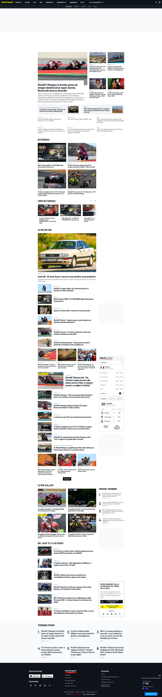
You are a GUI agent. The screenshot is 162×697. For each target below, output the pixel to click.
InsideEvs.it (68, 675)
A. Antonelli (107, 417)
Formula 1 (18, 2)
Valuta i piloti (106, 426)
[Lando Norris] (102, 413)
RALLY (82, 2)
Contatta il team (105, 679)
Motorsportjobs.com (70, 680)
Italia (107, 367)
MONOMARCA (73, 2)
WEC (34, 2)
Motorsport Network (77, 694)
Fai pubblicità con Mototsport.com (110, 676)
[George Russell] (102, 421)
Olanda (109, 403)
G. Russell (107, 421)
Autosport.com (69, 683)
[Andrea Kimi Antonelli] (102, 417)
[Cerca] (156, 2)
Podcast (76, 6)
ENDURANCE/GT (61, 2)
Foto (89, 6)
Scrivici (103, 674)
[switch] (121, 393)
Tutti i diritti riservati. (89, 694)
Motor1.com (68, 677)
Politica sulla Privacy (91, 692)
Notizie (83, 6)
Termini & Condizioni (69, 692)
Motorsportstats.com (70, 686)
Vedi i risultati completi (117, 427)
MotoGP (27, 2)
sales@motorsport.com (107, 682)
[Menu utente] (159, 2)
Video (95, 6)
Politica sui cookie (80, 692)
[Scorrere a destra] (94, 201)
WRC (41, 2)
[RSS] (119, 614)
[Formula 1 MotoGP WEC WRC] (111, 362)
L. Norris (106, 413)
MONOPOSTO (49, 2)
